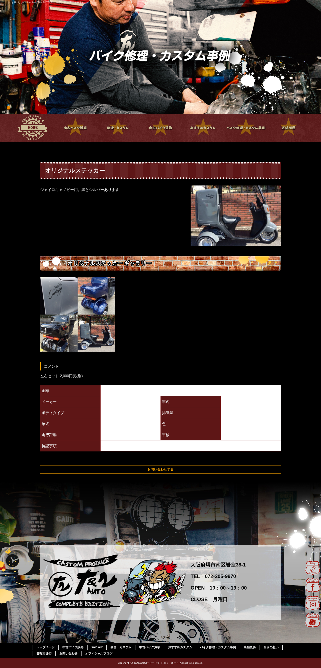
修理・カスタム (118, 128)
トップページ (32, 128)
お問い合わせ (68, 653)
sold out (97, 647)
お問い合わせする (160, 469)
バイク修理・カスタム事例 (245, 128)
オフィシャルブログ (98, 653)
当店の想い (271, 647)
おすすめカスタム (203, 128)
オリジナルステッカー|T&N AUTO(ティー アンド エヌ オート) (47, 2)
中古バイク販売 (75, 128)
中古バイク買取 (160, 128)
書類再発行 (44, 653)
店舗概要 (288, 128)
